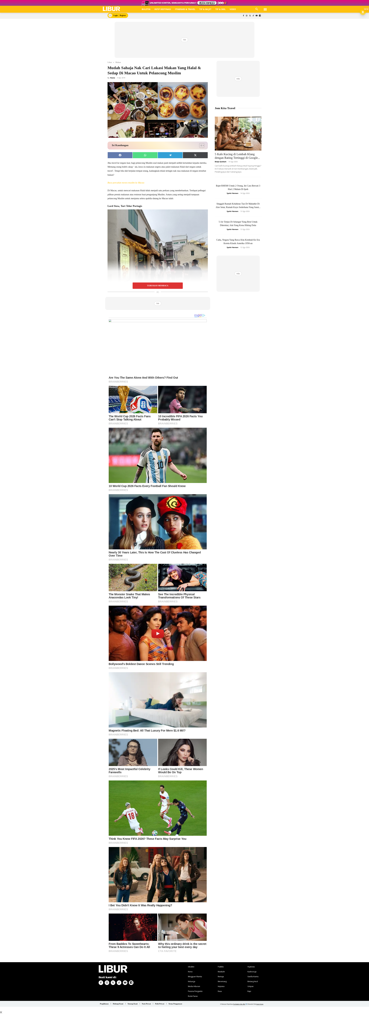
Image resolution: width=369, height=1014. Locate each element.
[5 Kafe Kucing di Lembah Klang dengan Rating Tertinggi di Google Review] (238, 134)
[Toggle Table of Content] (200, 145)
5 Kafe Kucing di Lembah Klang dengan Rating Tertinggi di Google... (237, 155)
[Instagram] (246, 15)
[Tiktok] (253, 15)
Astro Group (259, 1004)
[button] (256, 9)
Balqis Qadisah (220, 162)
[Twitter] (250, 15)
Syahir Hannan (232, 193)
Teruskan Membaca (157, 286)
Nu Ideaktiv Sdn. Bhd (239, 1004)
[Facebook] (243, 15)
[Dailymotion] (259, 15)
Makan (118, 62)
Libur (110, 62)
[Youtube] (256, 15)
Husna (112, 78)
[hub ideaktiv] (265, 8)
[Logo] (111, 8)
